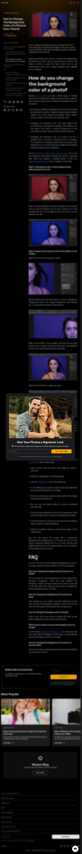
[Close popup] (74, 392)
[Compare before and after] (40, 417)
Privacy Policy (58, 456)
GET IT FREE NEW (61, 451)
